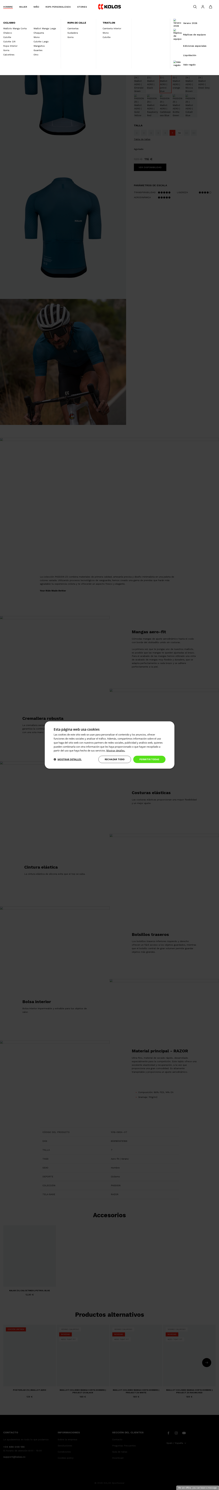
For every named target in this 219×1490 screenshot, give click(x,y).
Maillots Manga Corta (15, 28)
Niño (36, 6)
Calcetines (8, 54)
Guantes (38, 50)
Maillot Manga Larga (45, 28)
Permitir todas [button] (149, 759)
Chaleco (7, 32)
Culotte (7, 37)
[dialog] (109, 745)
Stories (82, 6)
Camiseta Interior (112, 28)
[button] (68, 759)
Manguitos (39, 46)
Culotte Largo (41, 41)
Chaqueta (39, 32)
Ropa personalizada (58, 6)
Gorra (6, 50)
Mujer (23, 6)
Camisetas (73, 28)
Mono (37, 37)
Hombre (8, 6)
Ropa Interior (10, 46)
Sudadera (72, 32)
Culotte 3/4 (9, 41)
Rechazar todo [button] (115, 759)
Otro (36, 54)
